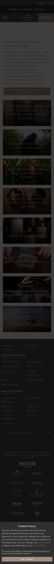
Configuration (44, 542)
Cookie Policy (39, 545)
